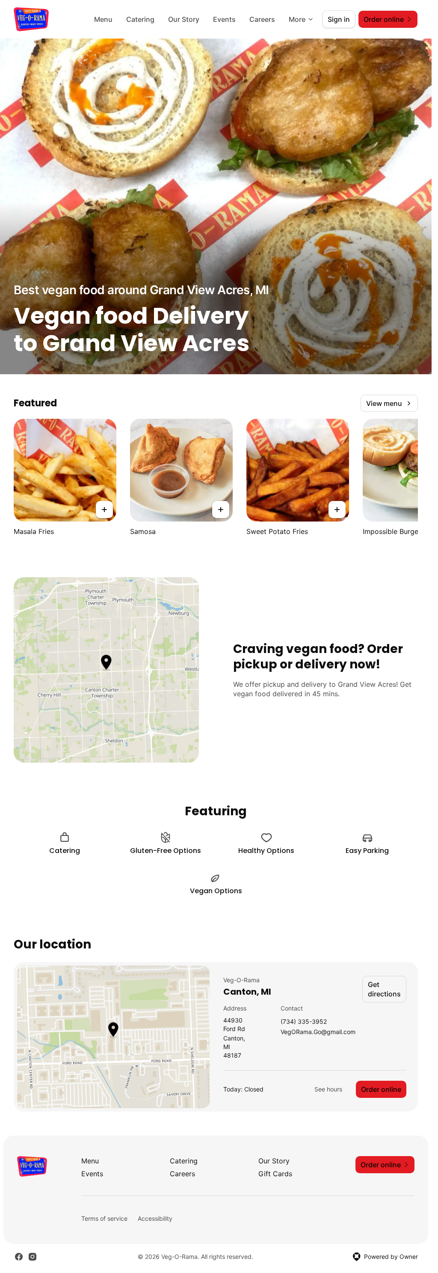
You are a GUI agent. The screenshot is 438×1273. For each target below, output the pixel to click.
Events (224, 19)
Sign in (339, 19)
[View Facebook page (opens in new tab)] (19, 1257)
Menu (103, 19)
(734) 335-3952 (304, 1022)
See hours (328, 1089)
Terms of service (104, 1218)
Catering (140, 19)
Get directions (384, 989)
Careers (262, 19)
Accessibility (155, 1218)
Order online (381, 1089)
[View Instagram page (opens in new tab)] (32, 1257)
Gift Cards (275, 1173)
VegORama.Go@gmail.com (318, 1032)
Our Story (183, 19)
